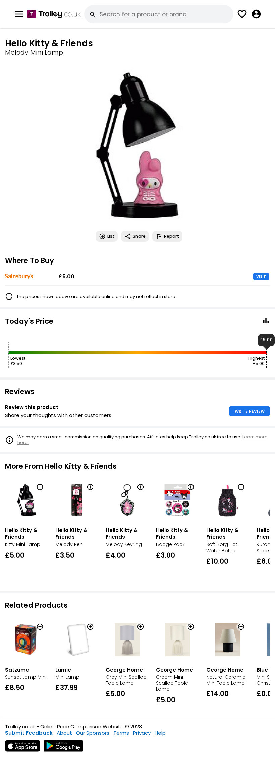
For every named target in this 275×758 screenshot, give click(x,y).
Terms (121, 732)
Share (139, 236)
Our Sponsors (92, 732)
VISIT (261, 276)
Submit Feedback (29, 732)
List (110, 236)
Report (171, 236)
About (64, 732)
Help (160, 732)
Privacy (142, 732)
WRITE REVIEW (250, 411)
